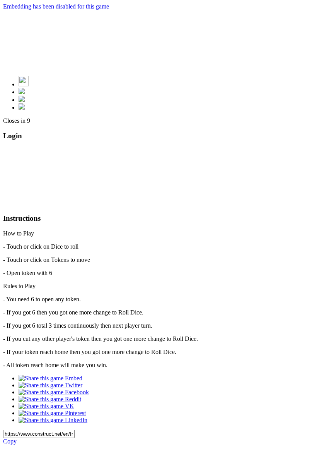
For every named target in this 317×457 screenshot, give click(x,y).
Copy (10, 441)
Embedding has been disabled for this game (56, 6)
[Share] (22, 99)
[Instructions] (22, 92)
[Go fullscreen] (22, 107)
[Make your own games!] (41, 84)
